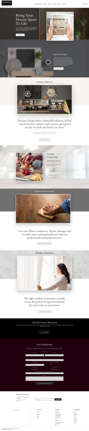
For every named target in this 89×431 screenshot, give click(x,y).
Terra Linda (75, 421)
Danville (75, 415)
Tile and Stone (38, 414)
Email (44, 357)
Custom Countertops (58, 414)
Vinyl (37, 415)
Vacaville (75, 422)
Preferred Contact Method (54, 362)
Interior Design (57, 411)
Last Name (54, 352)
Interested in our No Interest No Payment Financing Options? (44, 371)
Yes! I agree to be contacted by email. (21, 400)
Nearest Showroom (54, 367)
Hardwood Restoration (58, 415)
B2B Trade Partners (57, 423)
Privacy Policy (18, 428)
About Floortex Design (58, 422)
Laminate (38, 416)
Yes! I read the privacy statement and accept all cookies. (23, 398)
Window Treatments (58, 416)
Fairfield (75, 416)
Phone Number (35, 362)
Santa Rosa (75, 420)
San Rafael (75, 419)
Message (44, 375)
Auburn (75, 411)
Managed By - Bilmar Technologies (6, 429)
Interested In (35, 367)
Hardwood (38, 411)
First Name (35, 352)
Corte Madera (76, 414)
